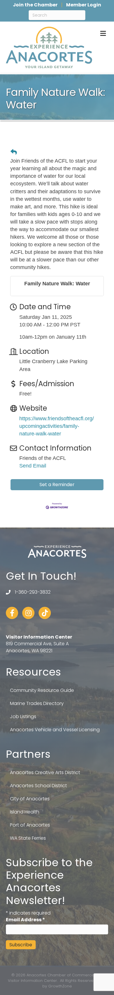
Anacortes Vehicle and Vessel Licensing (55, 729)
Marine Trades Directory (37, 703)
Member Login (83, 5)
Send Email (32, 466)
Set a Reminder (57, 484)
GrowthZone (60, 986)
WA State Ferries (28, 838)
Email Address (25, 919)
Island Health (24, 811)
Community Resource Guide (42, 690)
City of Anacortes (30, 798)
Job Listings (23, 716)
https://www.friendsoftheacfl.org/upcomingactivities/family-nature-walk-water (56, 426)
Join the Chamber (35, 5)
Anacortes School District (38, 785)
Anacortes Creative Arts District (45, 772)
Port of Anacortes (30, 825)
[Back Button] (14, 152)
